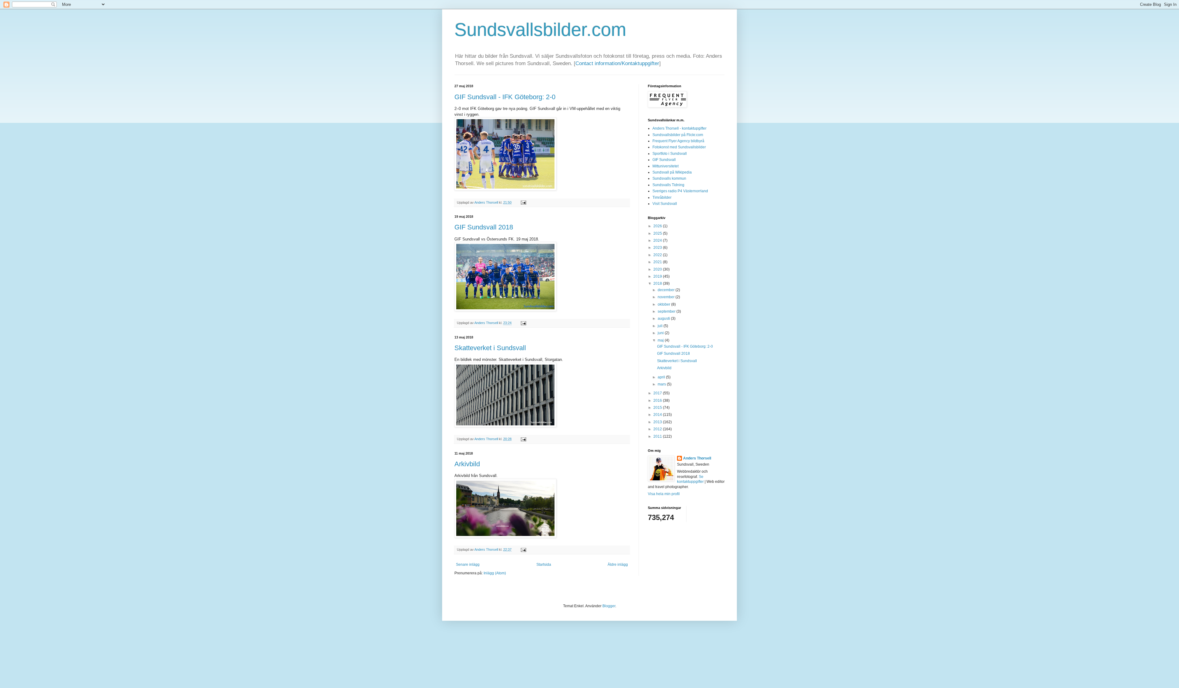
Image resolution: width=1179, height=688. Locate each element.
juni (661, 333)
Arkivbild (467, 464)
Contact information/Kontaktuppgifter (617, 63)
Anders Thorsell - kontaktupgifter (679, 128)
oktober (664, 304)
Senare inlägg (468, 564)
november (666, 297)
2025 (658, 233)
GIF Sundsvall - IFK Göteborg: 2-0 (504, 97)
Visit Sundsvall (664, 203)
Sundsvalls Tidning (668, 185)
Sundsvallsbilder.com (540, 29)
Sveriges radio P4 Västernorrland (680, 191)
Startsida (543, 564)
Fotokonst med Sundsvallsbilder (679, 147)
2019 (658, 276)
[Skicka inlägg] (522, 202)
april (662, 377)
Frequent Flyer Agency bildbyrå (678, 141)
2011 (658, 436)
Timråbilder (661, 197)
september (667, 311)
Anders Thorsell (486, 202)
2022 (658, 255)
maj (661, 340)
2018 (658, 283)
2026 (658, 226)
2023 (658, 247)
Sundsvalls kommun (669, 178)
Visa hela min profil (664, 494)
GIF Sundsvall (664, 160)
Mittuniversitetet (665, 166)
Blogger (608, 606)
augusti (664, 318)
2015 (658, 407)
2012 (658, 429)
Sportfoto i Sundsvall (669, 153)
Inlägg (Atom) (495, 573)
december (666, 290)
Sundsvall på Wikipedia (672, 172)
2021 (658, 262)
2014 (658, 414)
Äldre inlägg (618, 564)
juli (660, 326)
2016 (658, 400)
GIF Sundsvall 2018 (483, 227)
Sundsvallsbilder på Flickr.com (677, 135)
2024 (658, 240)
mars (662, 384)
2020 (658, 269)
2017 (658, 393)
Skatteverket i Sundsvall (490, 348)
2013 (658, 422)
